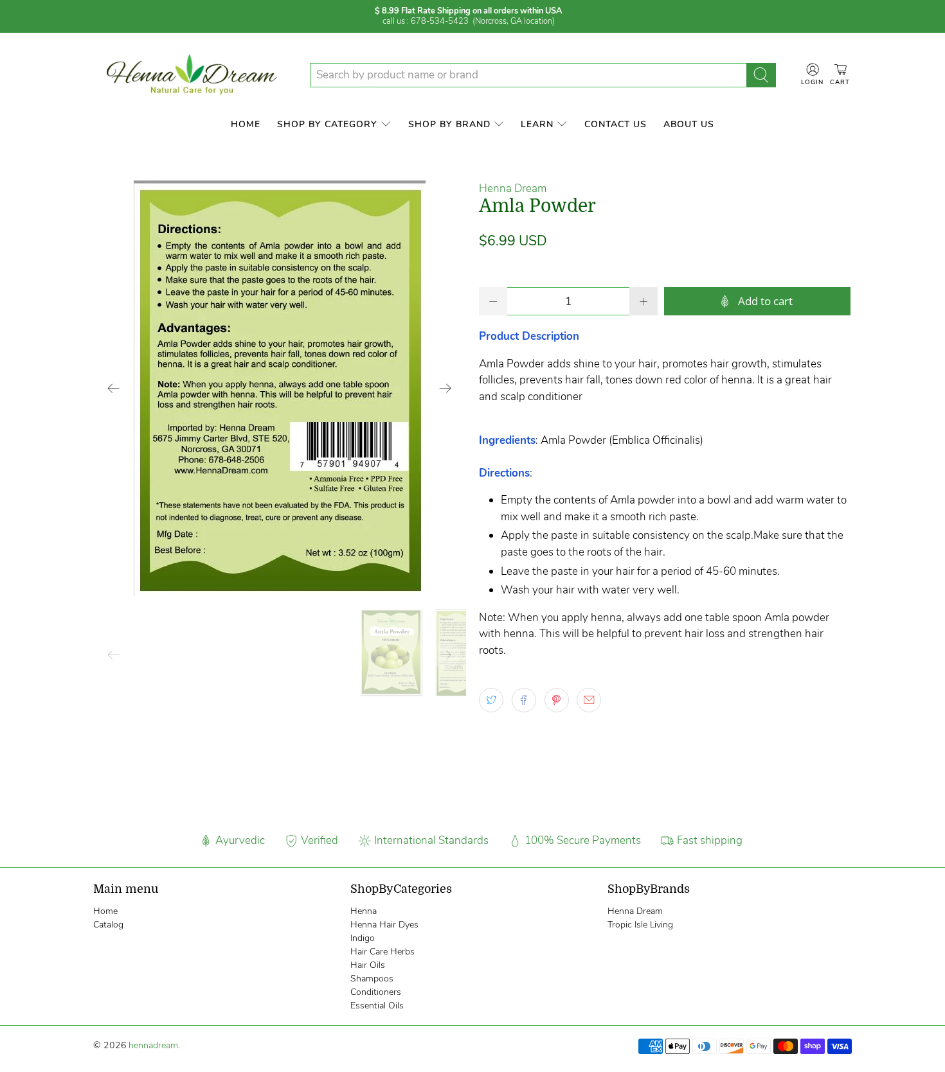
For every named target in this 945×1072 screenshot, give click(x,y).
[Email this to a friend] (589, 700)
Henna (363, 911)
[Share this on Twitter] (491, 700)
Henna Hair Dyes (384, 924)
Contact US (615, 124)
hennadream (153, 1045)
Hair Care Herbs (382, 951)
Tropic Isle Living (640, 924)
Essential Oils (377, 1005)
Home (245, 124)
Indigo (362, 938)
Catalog (108, 924)
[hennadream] (191, 75)
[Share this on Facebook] (524, 700)
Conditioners (375, 992)
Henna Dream (512, 188)
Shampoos (371, 978)
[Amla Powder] (279, 388)
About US (688, 124)
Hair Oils (367, 965)
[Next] (445, 388)
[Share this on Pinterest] (556, 700)
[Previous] (114, 388)
